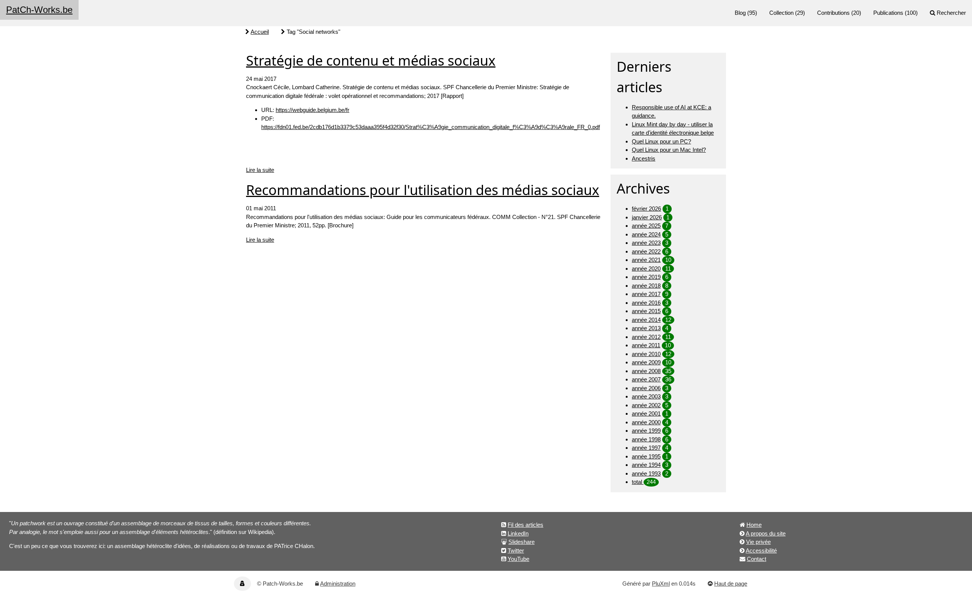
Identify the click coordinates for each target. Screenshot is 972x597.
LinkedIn (518, 533)
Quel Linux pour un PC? (661, 141)
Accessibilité (761, 550)
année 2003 (646, 396)
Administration (337, 583)
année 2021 (646, 260)
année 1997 (646, 447)
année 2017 (646, 294)
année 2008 (646, 371)
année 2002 (646, 405)
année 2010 (646, 354)
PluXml (661, 583)
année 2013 (646, 328)
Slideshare (521, 542)
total (638, 482)
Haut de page (730, 583)
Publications (888, 12)
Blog (740, 12)
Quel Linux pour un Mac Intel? (669, 149)
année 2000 (646, 422)
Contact (756, 559)
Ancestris (643, 158)
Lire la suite (260, 170)
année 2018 (646, 285)
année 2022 (646, 251)
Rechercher (951, 12)
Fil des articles (525, 524)
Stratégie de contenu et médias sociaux (370, 60)
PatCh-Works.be (39, 10)
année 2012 (646, 337)
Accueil (260, 31)
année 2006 (646, 388)
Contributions (833, 12)
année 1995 (646, 456)
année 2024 (646, 234)
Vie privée (758, 542)
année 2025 (646, 225)
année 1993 (646, 473)
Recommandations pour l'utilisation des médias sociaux (422, 190)
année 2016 (646, 302)
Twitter (516, 550)
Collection (781, 12)
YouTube (518, 559)
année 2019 (646, 277)
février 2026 (646, 208)
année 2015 (646, 311)
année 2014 (646, 320)
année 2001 (646, 413)
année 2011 (646, 345)
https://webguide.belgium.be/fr (312, 110)
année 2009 (646, 362)
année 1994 (646, 465)
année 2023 (646, 242)
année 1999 (646, 430)
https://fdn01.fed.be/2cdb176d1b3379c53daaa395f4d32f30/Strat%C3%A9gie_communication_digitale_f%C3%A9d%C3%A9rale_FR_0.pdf (430, 127)
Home (754, 524)
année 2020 (646, 268)
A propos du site (766, 533)
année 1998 (646, 439)
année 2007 (646, 379)
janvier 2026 (647, 217)
